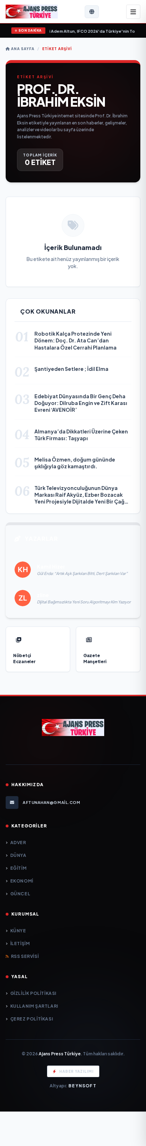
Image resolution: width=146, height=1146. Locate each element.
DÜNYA (18, 855)
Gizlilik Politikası (33, 993)
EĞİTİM (18, 868)
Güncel (20, 893)
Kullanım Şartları (34, 1006)
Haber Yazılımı (76, 1071)
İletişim (20, 943)
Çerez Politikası (31, 1019)
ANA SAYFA (22, 49)
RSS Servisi (25, 956)
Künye (18, 930)
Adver (18, 842)
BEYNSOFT (82, 1085)
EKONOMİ (21, 881)
